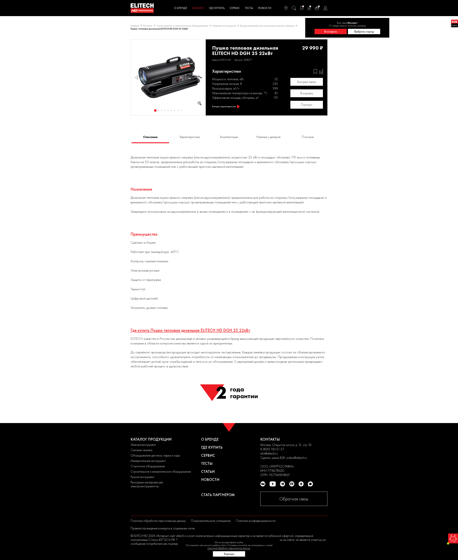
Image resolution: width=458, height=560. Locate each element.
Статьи (208, 471)
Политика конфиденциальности (256, 521)
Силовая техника (141, 450)
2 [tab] (158, 110)
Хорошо (229, 554)
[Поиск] (294, 8)
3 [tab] (162, 110)
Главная (135, 25)
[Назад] (136, 77)
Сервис (235, 8)
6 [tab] (171, 110)
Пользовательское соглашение (211, 521)
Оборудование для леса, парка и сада (155, 455)
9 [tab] (181, 110)
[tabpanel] (168, 77)
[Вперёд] (199, 77)
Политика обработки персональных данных (158, 521)
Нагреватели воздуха (224, 25)
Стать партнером (218, 494)
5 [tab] (168, 110)
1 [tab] (155, 110)
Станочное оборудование (148, 466)
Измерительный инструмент (148, 461)
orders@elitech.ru (296, 458)
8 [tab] (178, 110)
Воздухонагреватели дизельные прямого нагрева (267, 25)
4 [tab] (165, 110)
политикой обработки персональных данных (228, 548)
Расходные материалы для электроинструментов (147, 484)
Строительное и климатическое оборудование (182, 25)
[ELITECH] (142, 8)
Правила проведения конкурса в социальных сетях (163, 528)
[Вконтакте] (262, 483)
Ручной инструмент (143, 477)
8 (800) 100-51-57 (272, 449)
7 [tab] (175, 110)
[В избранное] (315, 71)
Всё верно (330, 31)
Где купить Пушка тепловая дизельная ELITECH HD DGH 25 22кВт (190, 330)
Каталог (198, 8)
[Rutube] (291, 483)
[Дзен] (301, 483)
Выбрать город (364, 31)
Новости (264, 8)
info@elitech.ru (269, 453)
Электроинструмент (143, 445)
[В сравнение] (321, 71)
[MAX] (310, 483)
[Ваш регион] (286, 8)
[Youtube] (273, 483)
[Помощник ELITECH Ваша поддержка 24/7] (453, 538)
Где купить (217, 8)
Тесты (249, 8)
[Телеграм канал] (282, 483)
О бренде (180, 8)
